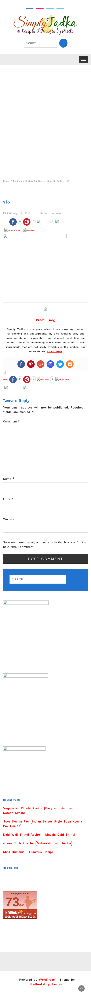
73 (12, 902)
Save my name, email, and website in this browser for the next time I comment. (44, 544)
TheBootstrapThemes (45, 984)
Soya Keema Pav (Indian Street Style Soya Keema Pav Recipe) (42, 824)
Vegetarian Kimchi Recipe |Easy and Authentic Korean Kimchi (39, 811)
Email (8, 499)
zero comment (53, 213)
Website (8, 519)
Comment (11, 421)
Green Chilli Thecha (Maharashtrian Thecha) (37, 843)
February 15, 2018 (18, 213)
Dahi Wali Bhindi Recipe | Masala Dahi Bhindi (39, 834)
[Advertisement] (45, 120)
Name (8, 479)
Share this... (5, 222)
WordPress (47, 979)
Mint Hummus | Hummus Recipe (28, 852)
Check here (54, 351)
